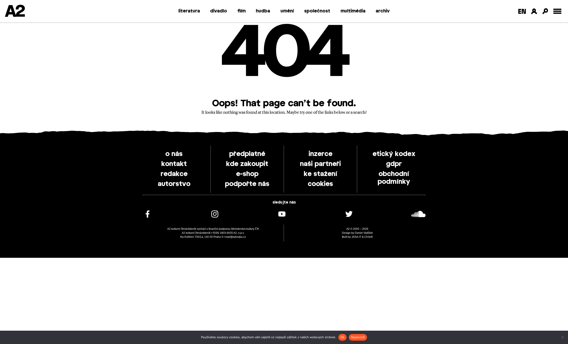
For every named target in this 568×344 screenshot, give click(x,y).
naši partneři (320, 164)
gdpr (394, 164)
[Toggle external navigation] (557, 11)
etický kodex (394, 154)
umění (287, 11)
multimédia (353, 11)
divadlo (218, 11)
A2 (14, 11)
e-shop (247, 174)
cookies (320, 184)
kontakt (174, 164)
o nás (174, 154)
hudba (263, 11)
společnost (317, 11)
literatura (189, 11)
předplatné (247, 154)
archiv (383, 11)
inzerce (320, 154)
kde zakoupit (247, 164)
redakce (174, 174)
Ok (343, 337)
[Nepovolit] (562, 337)
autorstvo (174, 184)
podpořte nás (247, 184)
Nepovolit (358, 337)
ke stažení (320, 174)
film (241, 11)
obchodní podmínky (394, 178)
